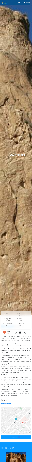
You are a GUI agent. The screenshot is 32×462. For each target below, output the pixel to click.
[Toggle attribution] (29, 433)
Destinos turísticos (6, 403)
